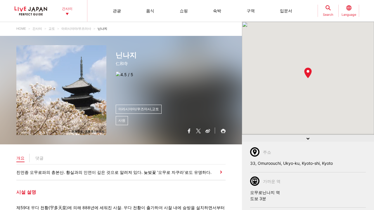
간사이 (37, 28)
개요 (20, 157)
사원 (121, 120)
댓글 (39, 157)
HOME (21, 28)
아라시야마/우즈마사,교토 (138, 109)
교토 (52, 28)
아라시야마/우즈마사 (76, 28)
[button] (308, 73)
